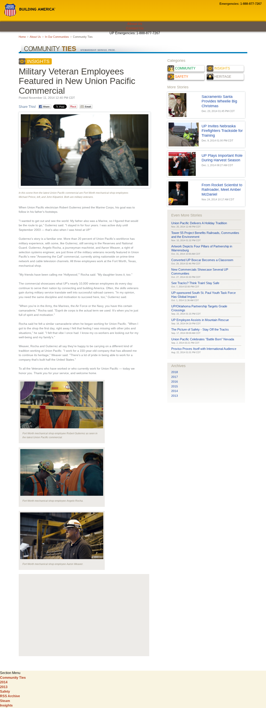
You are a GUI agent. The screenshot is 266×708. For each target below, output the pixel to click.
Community (185, 68)
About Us (134, 24)
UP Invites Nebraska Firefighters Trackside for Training (222, 130)
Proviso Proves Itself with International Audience (203, 348)
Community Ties (13, 677)
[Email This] (85, 107)
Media (189, 40)
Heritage (222, 76)
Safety (181, 76)
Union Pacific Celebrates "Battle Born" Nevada (202, 339)
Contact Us (135, 28)
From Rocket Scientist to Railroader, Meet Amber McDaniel (222, 189)
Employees (60, 40)
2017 (174, 376)
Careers (224, 40)
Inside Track (133, 47)
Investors (160, 40)
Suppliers (130, 40)
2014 (174, 391)
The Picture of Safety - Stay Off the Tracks (200, 329)
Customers (26, 40)
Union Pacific (29, 10)
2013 (174, 395)
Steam (5, 701)
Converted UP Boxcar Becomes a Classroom (202, 260)
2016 (174, 381)
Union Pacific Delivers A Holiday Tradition (199, 223)
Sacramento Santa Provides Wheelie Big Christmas (219, 101)
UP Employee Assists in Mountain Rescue (200, 320)
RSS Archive (10, 696)
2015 (174, 386)
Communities (95, 40)
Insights (38, 61)
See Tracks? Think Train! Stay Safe (195, 283)
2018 (174, 372)
